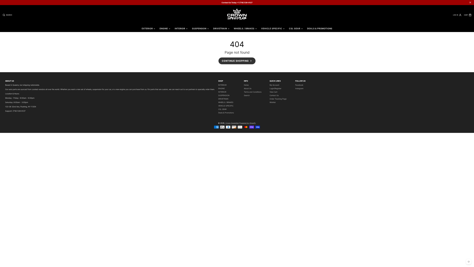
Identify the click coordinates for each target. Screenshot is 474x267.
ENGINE (164, 28)
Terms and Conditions (252, 92)
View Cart (273, 92)
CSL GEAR (294, 28)
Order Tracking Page (278, 99)
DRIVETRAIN (220, 28)
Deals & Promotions (319, 28)
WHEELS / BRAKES (244, 28)
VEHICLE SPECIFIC (271, 28)
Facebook (299, 85)
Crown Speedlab (232, 123)
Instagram (299, 88)
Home (246, 85)
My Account (274, 85)
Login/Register (275, 88)
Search (247, 95)
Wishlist (273, 102)
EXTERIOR (147, 28)
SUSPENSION (199, 28)
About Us (247, 88)
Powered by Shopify (247, 123)
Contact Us (274, 95)
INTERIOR (180, 28)
